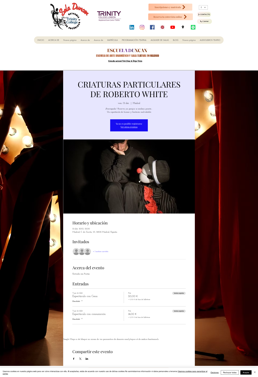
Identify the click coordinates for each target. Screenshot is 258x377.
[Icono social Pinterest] (162, 27)
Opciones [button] (215, 372)
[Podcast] (193, 27)
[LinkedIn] (132, 27)
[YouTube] (172, 27)
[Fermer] (254, 372)
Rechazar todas (229, 372)
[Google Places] (183, 27)
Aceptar (246, 372)
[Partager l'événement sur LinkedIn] (87, 359)
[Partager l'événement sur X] (80, 359)
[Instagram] (142, 27)
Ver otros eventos (129, 126)
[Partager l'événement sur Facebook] (73, 359)
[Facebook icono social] (152, 27)
